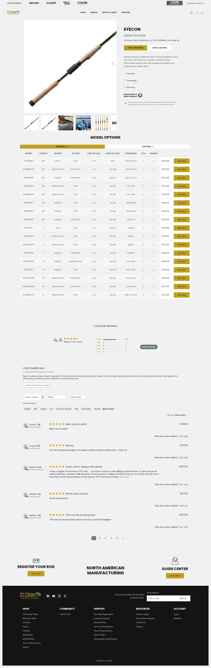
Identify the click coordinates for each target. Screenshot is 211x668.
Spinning (62, 146)
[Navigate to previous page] (88, 538)
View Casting (159, 48)
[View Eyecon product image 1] (31, 122)
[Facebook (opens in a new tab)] (48, 596)
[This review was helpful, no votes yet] (180, 436)
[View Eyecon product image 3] (65, 122)
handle (97, 409)
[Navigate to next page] (123, 538)
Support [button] (125, 12)
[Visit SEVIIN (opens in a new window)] (34, 3)
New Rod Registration (103, 614)
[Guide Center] (175, 561)
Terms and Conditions (103, 626)
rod (51, 409)
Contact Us (141, 622)
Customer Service (102, 618)
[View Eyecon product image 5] (100, 122)
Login (176, 614)
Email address (153, 592)
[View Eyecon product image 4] (83, 122)
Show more (108, 409)
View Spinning (135, 48)
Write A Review (149, 347)
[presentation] (13, 12)
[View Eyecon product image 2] (48, 122)
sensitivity (86, 409)
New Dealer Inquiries (145, 618)
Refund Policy (100, 622)
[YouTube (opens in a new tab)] (54, 596)
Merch (25, 626)
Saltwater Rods (29, 618)
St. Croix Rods (107, 661)
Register (177, 618)
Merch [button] (94, 12)
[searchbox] (31, 397)
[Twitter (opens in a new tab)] (65, 596)
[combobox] (56, 397)
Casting (148, 146)
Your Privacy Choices (32, 643)
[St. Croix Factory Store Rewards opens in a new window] (82, 3)
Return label (99, 634)
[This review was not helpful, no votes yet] (185, 436)
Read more (124, 477)
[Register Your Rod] (35, 561)
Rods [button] (83, 12)
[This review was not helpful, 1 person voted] (186, 506)
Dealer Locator (142, 614)
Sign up (183, 598)
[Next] (112, 63)
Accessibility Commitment (105, 639)
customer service (63, 409)
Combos (26, 630)
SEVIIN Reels (28, 639)
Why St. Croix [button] (109, 12)
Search (26, 647)
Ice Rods (26, 622)
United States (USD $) (195, 3)
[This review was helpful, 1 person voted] (181, 484)
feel (35, 409)
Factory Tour (65, 614)
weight (27, 409)
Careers (139, 626)
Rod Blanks (28, 634)
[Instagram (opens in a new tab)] (59, 596)
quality (43, 409)
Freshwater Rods (30, 614)
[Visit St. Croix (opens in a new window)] (51, 3)
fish (76, 409)
